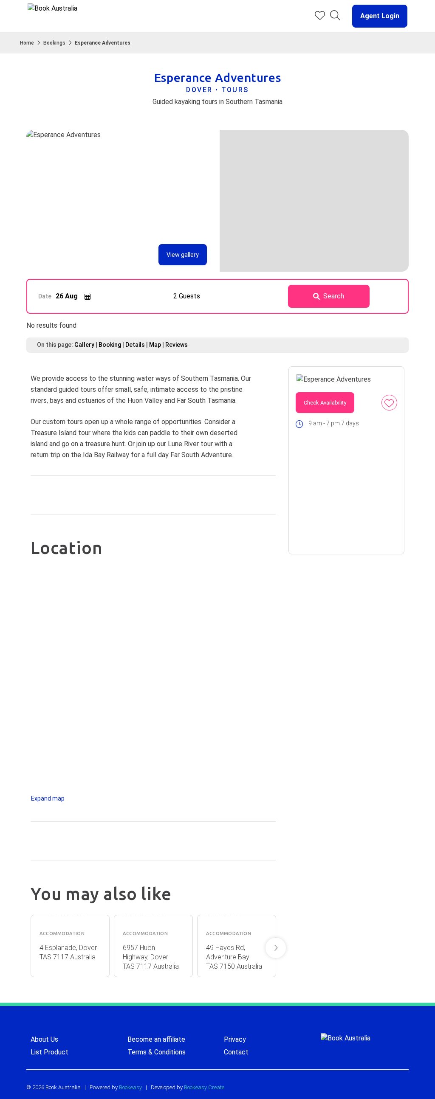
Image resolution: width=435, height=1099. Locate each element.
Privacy (235, 1039)
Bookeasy (130, 1087)
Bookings (54, 43)
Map (155, 344)
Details (135, 344)
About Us (44, 1039)
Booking (110, 344)
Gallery (84, 344)
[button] (376, 16)
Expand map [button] (48, 798)
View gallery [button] (183, 254)
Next (276, 948)
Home (27, 43)
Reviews (176, 344)
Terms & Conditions (156, 1052)
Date (44, 296)
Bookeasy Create (204, 1087)
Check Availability (325, 402)
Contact (236, 1052)
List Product (49, 1052)
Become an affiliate (156, 1039)
